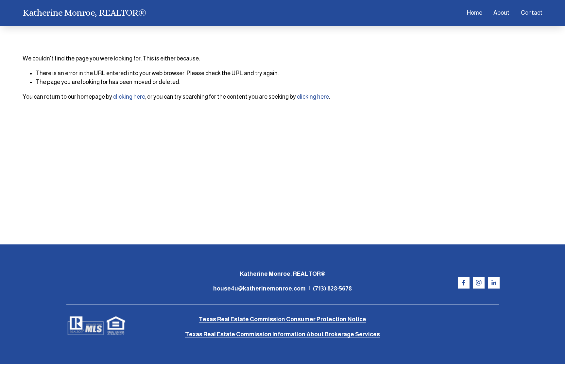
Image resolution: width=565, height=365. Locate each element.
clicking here (129, 96)
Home (474, 12)
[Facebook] (464, 283)
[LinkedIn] (494, 283)
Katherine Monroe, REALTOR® (84, 12)
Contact (531, 12)
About (501, 12)
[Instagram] (479, 283)
